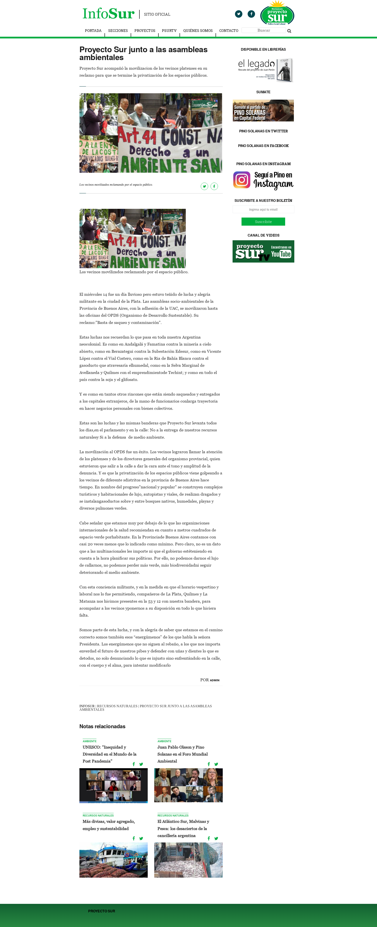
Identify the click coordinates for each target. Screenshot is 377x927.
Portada (93, 30)
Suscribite (263, 221)
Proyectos (144, 30)
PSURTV (169, 30)
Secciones (118, 30)
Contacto (228, 30)
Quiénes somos (198, 30)
